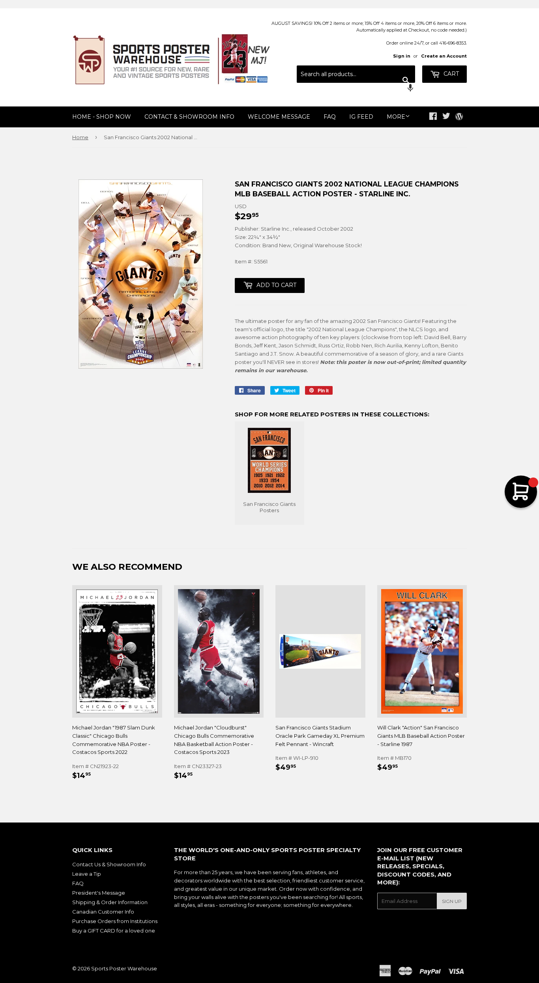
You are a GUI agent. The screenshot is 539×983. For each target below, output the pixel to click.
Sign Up (452, 901)
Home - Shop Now (101, 116)
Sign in (401, 56)
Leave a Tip (86, 874)
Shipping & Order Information (110, 902)
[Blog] (459, 117)
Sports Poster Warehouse (124, 968)
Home (80, 137)
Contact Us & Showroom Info (109, 864)
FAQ (330, 116)
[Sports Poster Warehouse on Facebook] (433, 117)
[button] (356, 89)
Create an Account (444, 56)
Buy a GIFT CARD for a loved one (113, 930)
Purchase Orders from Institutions (114, 921)
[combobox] (356, 74)
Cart (450, 73)
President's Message (98, 893)
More (396, 116)
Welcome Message (279, 116)
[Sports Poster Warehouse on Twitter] (446, 117)
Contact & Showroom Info (189, 116)
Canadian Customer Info (103, 911)
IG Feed (361, 116)
